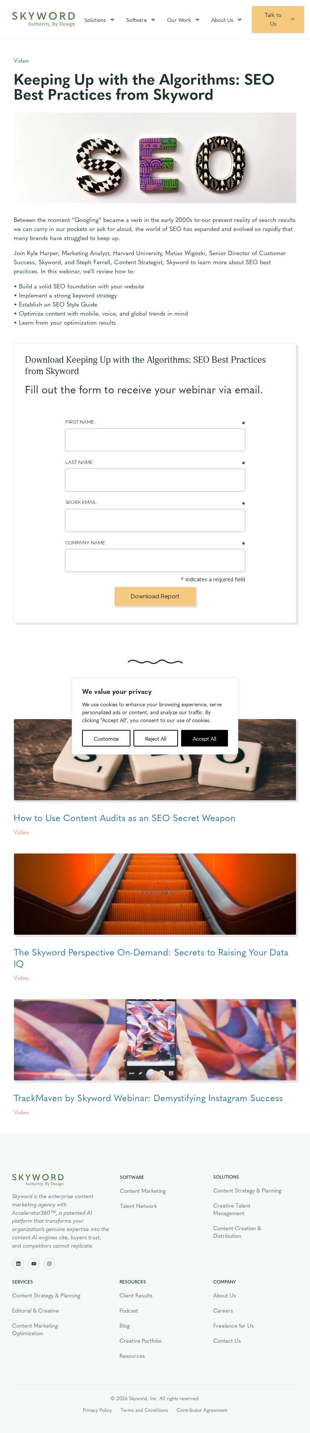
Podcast (128, 1310)
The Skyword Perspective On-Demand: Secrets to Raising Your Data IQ (151, 957)
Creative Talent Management (231, 1209)
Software (136, 19)
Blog (124, 1325)
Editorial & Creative (35, 1310)
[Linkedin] (18, 1263)
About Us (222, 19)
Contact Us (227, 1340)
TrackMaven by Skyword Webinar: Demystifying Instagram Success (148, 1097)
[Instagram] (49, 1263)
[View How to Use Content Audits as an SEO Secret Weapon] (155, 760)
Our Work (179, 19)
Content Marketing (143, 1190)
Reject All (155, 738)
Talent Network (138, 1206)
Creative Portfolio (140, 1340)
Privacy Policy (97, 1409)
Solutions (95, 19)
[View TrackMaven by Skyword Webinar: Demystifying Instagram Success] (155, 1040)
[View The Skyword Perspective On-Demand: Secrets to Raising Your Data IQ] (155, 894)
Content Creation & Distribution (237, 1232)
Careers (223, 1310)
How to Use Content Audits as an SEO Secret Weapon (125, 817)
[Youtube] (34, 1263)
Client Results (135, 1295)
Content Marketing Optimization (35, 1329)
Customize (106, 738)
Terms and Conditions (144, 1409)
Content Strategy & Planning (247, 1190)
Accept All (204, 738)
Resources (132, 1355)
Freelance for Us (233, 1325)
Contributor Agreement (202, 1409)
